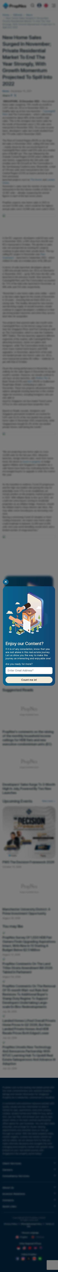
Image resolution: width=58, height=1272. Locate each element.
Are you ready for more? (19, 664)
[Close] (6, 582)
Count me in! (29, 679)
